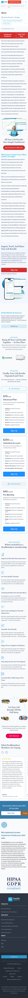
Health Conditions (6, 932)
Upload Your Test (14, 2)
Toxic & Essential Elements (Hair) (12, 20)
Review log (14, 326)
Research (3, 6)
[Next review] (6, 752)
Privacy (5, 976)
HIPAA (12, 976)
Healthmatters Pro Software (9, 912)
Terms (19, 968)
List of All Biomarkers (7, 923)
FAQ (2, 943)
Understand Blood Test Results (9, 926)
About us (3, 940)
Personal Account (6, 908)
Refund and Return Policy (14, 979)
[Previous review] (2, 752)
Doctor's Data (6, 23)
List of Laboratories (6, 929)
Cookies (19, 976)
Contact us (14, 956)
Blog (2, 947)
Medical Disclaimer (9, 968)
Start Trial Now (21, 35)
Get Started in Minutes (14, 148)
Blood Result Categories (7, 919)
